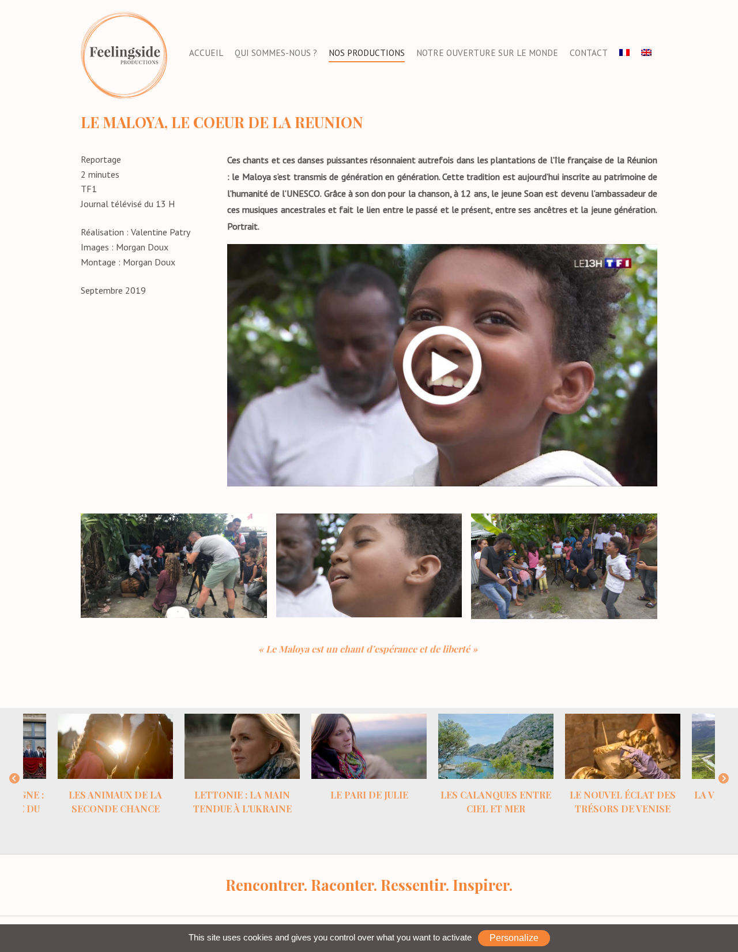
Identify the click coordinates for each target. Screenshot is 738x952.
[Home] (124, 54)
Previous (14, 779)
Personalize (514, 938)
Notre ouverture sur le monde (487, 52)
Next (723, 779)
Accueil (206, 52)
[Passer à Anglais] (646, 53)
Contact (589, 52)
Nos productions (367, 52)
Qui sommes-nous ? (276, 52)
